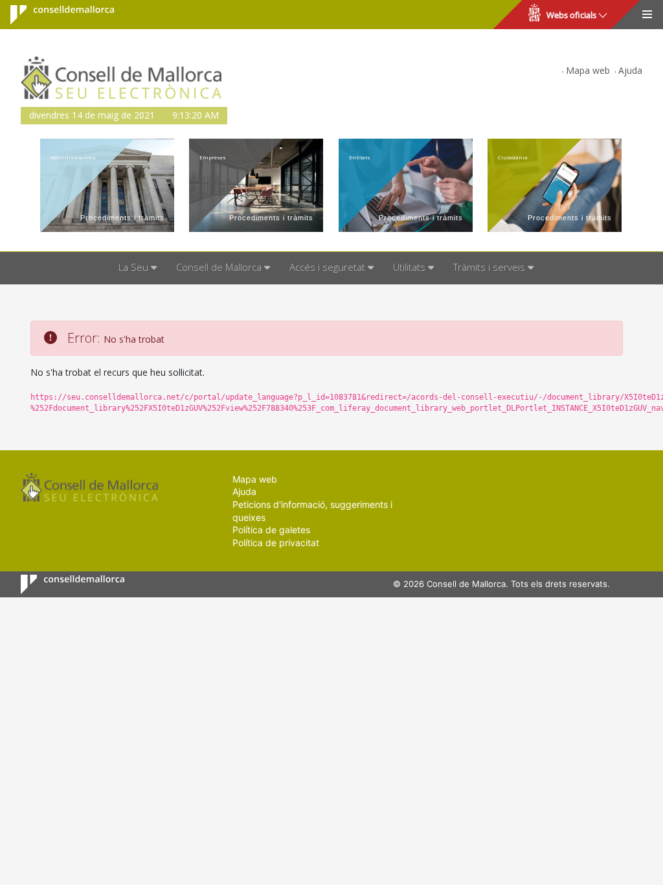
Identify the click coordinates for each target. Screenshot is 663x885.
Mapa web (588, 70)
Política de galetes (271, 529)
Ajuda (630, 70)
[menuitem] (137, 268)
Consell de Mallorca (54, 15)
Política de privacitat (275, 542)
